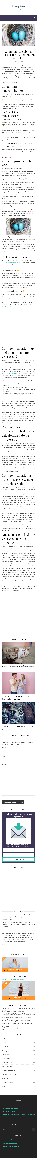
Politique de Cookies (8, 1111)
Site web (4, 764)
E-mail (4, 756)
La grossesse (18, 48)
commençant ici (6, 306)
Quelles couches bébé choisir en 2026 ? (13, 1011)
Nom (4, 748)
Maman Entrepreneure (8, 1070)
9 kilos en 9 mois (7, 1140)
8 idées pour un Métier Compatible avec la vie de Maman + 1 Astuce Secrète (18, 1015)
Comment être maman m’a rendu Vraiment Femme (17, 1023)
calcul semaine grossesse (10, 373)
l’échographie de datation (12, 262)
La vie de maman (7, 1062)
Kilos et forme (6, 1054)
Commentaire (6, 773)
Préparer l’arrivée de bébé (10, 1146)
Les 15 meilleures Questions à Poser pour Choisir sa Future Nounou (17, 1025)
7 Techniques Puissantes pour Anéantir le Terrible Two (18, 1013)
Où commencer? (6, 1078)
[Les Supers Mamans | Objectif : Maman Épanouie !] (18, 7)
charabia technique (27, 102)
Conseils (4, 1043)
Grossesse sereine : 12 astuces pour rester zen (16, 1020)
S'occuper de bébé (7, 1082)
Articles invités (6, 1039)
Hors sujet (5, 1051)
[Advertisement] (18, 327)
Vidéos (4, 1086)
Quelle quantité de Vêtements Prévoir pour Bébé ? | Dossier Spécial (17, 1018)
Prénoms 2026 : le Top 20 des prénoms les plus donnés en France (18, 1009)
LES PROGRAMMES (7, 1066)
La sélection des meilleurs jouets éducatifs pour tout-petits (17, 1028)
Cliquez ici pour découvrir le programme (13, 979)
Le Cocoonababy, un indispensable (12, 1022)
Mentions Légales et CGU (10, 1108)
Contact (4, 1105)
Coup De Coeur (6, 1047)
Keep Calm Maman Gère (9, 1143)
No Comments (18, 61)
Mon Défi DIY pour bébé (9, 1074)
